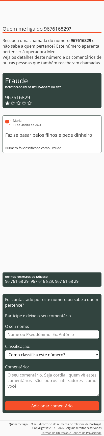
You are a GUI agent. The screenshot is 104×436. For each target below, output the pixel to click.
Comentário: (17, 367)
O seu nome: (17, 326)
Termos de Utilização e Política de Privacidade (71, 433)
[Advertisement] (52, 213)
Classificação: (17, 346)
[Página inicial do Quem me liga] (52, 11)
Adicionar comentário (52, 406)
